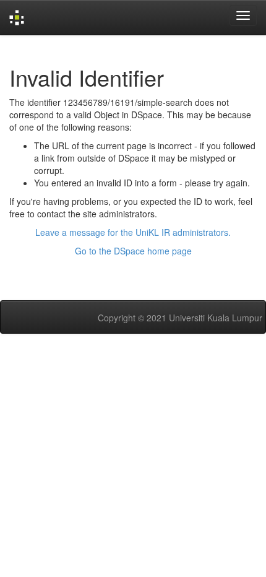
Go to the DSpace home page (133, 251)
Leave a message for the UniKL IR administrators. (133, 232)
